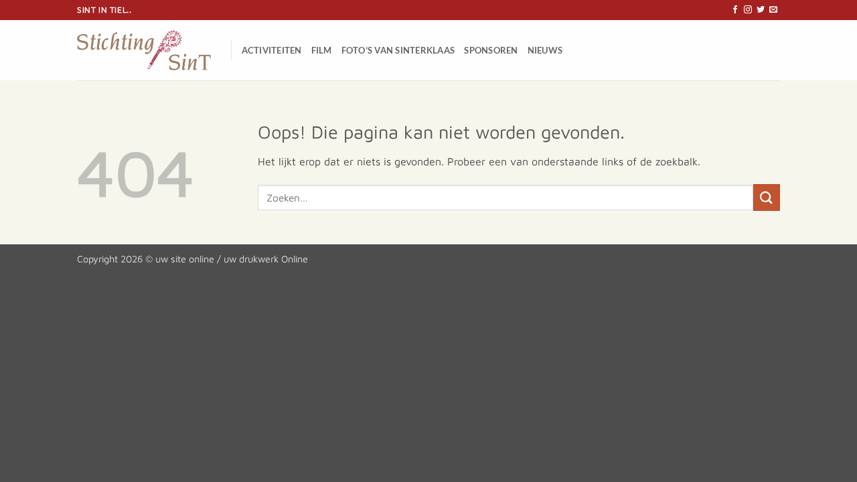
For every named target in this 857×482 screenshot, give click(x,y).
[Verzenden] (766, 197)
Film (321, 50)
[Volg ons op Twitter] (761, 10)
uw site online (184, 258)
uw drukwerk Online (266, 258)
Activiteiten (272, 50)
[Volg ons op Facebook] (735, 10)
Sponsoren (491, 50)
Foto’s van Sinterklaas (398, 50)
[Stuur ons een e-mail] (773, 10)
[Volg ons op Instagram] (748, 10)
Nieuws (545, 50)
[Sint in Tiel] (144, 50)
